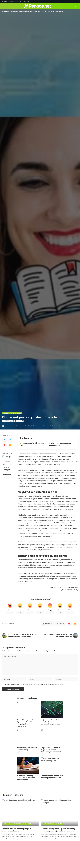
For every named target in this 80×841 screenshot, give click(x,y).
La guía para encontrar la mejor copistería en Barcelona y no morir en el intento (51, 751)
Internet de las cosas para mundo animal (60, 444)
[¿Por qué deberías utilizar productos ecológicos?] (7, 460)
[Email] (10, 445)
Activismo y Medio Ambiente (12, 413)
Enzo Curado (9, 425)
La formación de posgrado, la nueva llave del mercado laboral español (27, 778)
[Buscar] (76, 6)
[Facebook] (4, 439)
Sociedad (28, 823)
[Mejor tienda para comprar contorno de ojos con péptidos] (28, 737)
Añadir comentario (54, 425)
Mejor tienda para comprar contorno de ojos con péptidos (27, 750)
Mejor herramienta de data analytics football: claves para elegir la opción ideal (51, 722)
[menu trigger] (4, 6)
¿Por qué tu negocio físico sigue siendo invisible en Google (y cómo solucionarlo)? (26, 723)
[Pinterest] (4, 445)
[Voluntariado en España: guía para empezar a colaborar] (52, 765)
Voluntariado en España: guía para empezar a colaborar (52, 777)
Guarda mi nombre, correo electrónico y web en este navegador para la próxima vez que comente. (33, 684)
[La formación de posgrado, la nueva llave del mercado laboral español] (28, 765)
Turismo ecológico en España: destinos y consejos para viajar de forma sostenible (58, 830)
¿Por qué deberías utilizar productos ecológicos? (7, 471)
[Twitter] (10, 439)
